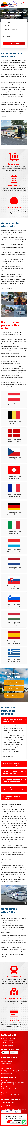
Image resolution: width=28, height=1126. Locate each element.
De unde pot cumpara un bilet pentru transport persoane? (12, 781)
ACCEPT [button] (10, 1121)
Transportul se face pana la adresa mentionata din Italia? (13, 789)
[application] (14, 895)
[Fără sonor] (22, 903)
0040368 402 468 (15, 689)
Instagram (14, 1052)
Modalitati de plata (6, 1063)
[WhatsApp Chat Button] (24, 1122)
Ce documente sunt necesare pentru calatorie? (12, 720)
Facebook (5, 1052)
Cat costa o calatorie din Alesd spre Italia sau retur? (13, 772)
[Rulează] (3, 903)
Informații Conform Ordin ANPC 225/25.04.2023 (13, 1109)
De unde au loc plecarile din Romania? (12, 797)
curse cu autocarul (13, 805)
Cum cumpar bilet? (6, 1061)
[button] (14, 895)
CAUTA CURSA (15, 43)
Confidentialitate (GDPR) (8, 1066)
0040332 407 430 (14, 695)
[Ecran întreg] (25, 903)
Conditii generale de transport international (14, 1071)
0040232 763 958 (14, 682)
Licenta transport (7, 1045)
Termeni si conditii (6, 1073)
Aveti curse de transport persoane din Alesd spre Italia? (13, 764)
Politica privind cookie (7, 1068)
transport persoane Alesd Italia (14, 60)
